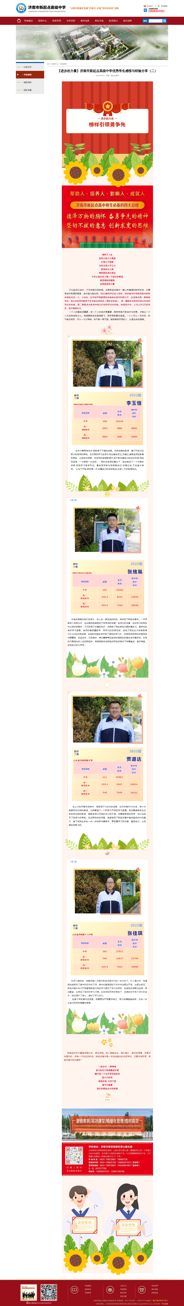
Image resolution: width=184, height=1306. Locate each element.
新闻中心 (42, 21)
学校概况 (28, 21)
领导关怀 (28, 82)
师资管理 (56, 21)
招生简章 (155, 1286)
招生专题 (28, 90)
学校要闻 (28, 75)
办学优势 (71, 21)
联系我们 (113, 21)
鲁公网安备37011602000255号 (40, 1303)
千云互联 (165, 1304)
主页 (48, 64)
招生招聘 (127, 21)
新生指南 (155, 1289)
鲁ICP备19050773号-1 (160, 1301)
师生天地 (99, 21)
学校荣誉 (88, 1293)
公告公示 (28, 67)
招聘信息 (155, 1293)
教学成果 (85, 21)
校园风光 (88, 1289)
